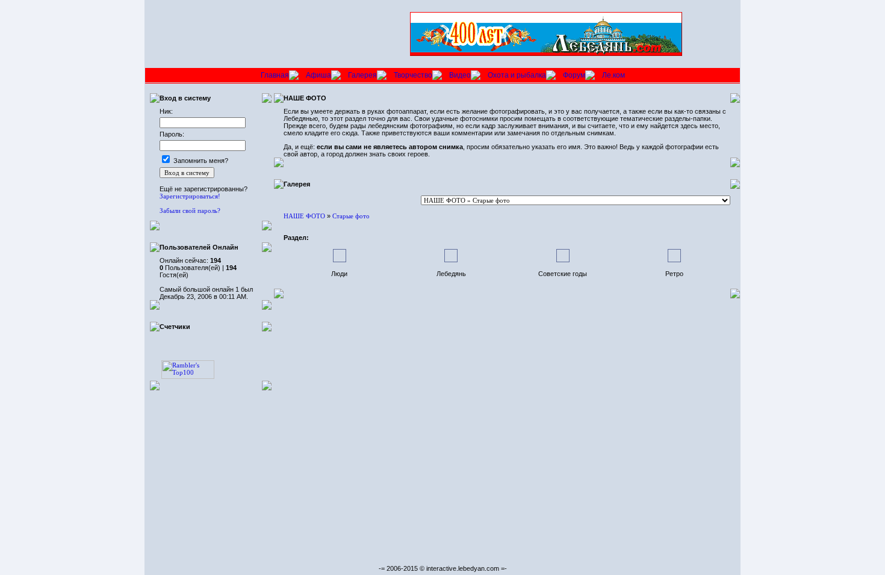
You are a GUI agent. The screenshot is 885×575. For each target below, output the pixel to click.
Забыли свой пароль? (190, 210)
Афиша (318, 75)
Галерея (362, 75)
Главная (275, 75)
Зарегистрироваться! (190, 196)
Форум (574, 75)
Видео (460, 75)
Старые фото (351, 216)
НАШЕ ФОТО (304, 216)
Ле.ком (613, 75)
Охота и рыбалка (517, 75)
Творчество (413, 75)
